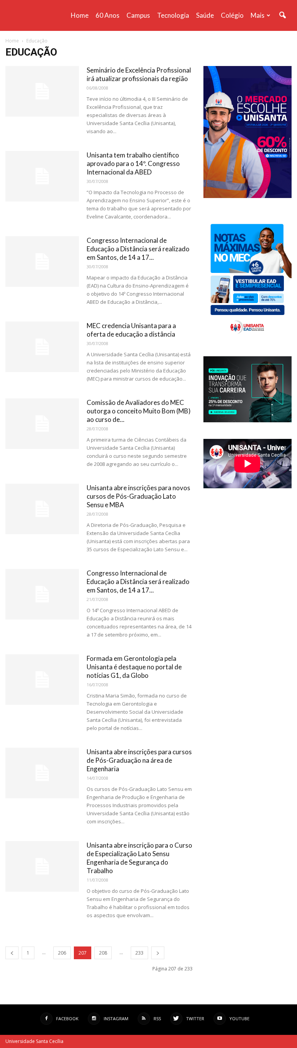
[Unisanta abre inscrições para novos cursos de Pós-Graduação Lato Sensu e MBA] (42, 509)
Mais (258, 15)
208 (103, 953)
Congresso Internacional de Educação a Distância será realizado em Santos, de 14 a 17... (138, 248)
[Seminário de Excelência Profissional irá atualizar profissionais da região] (42, 91)
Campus (138, 15)
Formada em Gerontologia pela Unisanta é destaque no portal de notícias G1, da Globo (134, 666)
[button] (282, 15)
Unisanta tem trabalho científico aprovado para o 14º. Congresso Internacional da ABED (133, 163)
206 (62, 953)
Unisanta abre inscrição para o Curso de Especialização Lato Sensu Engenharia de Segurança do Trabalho (139, 858)
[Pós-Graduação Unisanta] (247, 420)
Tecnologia (173, 15)
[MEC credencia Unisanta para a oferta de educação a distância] (42, 347)
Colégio (232, 15)
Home (80, 15)
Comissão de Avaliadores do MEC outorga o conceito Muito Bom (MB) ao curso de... (139, 410)
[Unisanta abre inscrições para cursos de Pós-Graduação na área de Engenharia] (42, 773)
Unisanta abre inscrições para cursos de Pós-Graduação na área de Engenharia (139, 760)
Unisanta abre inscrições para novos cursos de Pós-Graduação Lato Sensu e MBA (138, 496)
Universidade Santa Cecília (34, 1041)
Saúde (205, 15)
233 (139, 953)
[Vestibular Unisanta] (247, 196)
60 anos (107, 15)
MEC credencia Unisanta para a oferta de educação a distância (131, 330)
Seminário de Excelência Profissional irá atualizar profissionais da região (139, 74)
